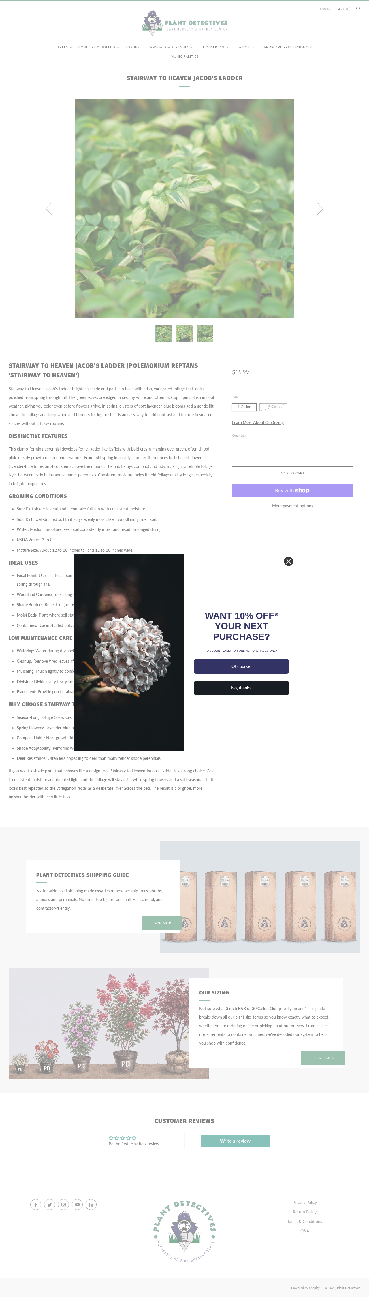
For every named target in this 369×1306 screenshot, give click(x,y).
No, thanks (241, 687)
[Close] (288, 561)
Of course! (241, 666)
